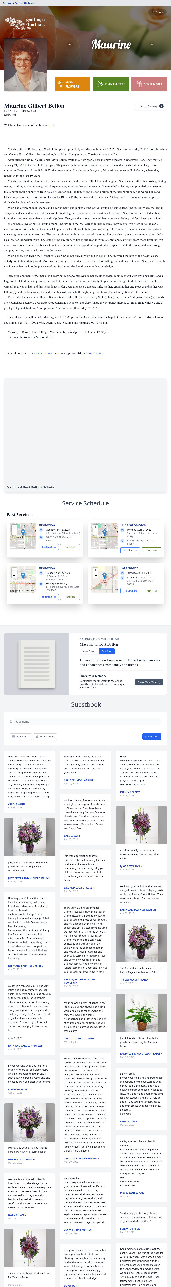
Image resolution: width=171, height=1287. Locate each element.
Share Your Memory (149, 682)
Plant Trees (70, 547)
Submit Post (152, 736)
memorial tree (44, 353)
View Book (88, 651)
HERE (52, 125)
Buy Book (107, 651)
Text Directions (49, 547)
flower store (95, 353)
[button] (23, 532)
